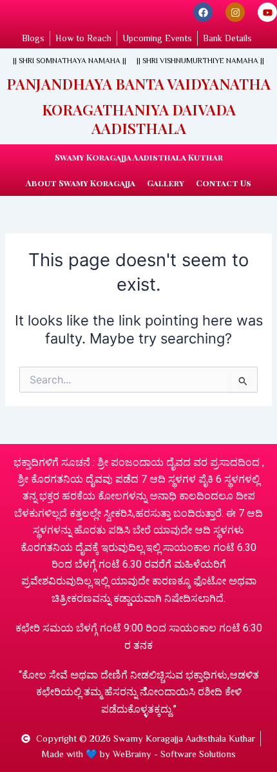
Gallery (165, 182)
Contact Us (223, 182)
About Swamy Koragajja (80, 182)
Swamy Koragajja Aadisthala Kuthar (139, 156)
